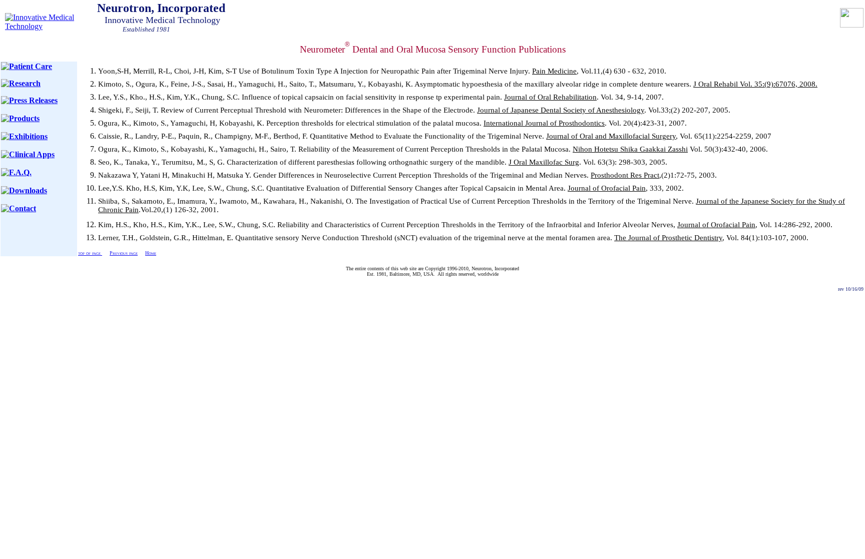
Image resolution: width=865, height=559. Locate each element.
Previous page (124, 253)
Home (150, 253)
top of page (90, 253)
